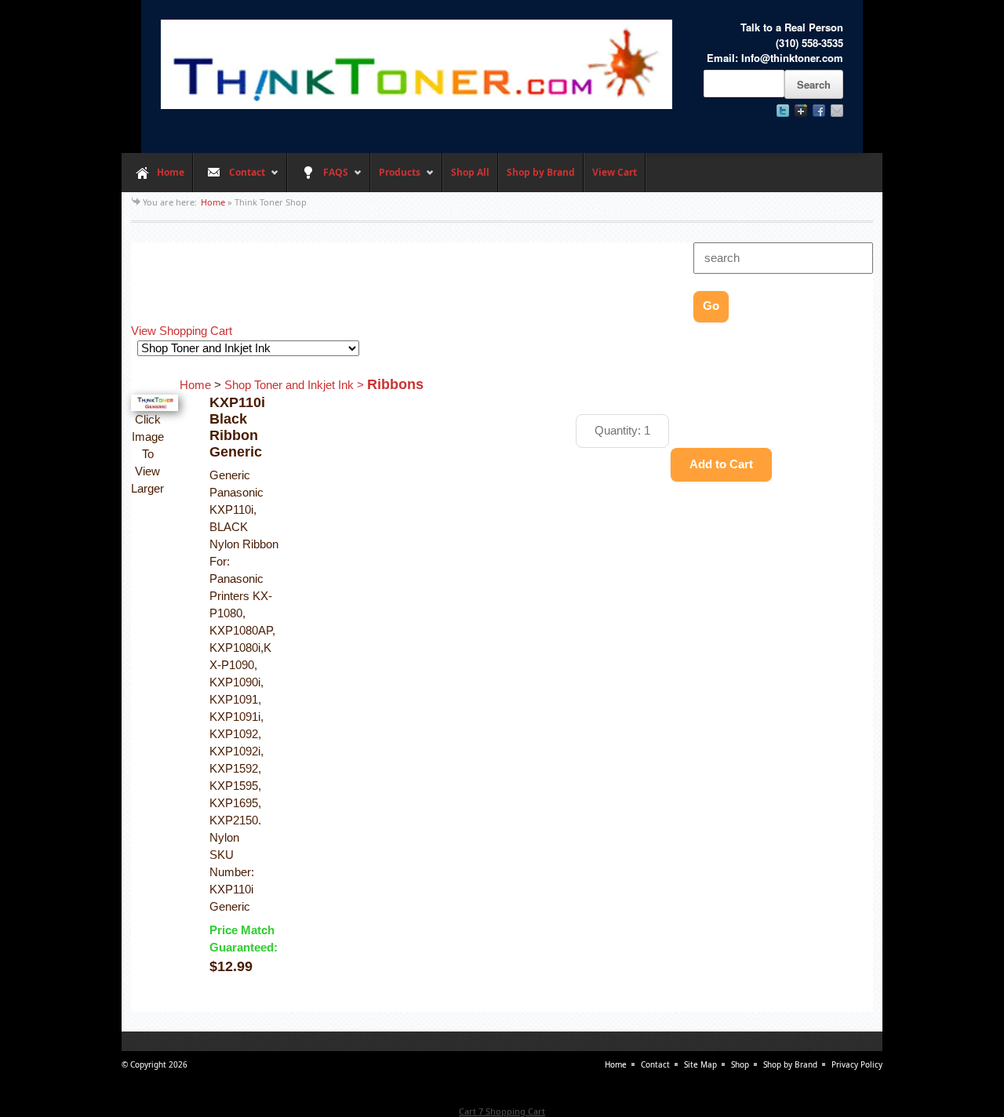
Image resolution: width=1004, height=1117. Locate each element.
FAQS (317, 179)
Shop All (470, 172)
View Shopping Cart (181, 331)
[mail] (837, 110)
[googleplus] (801, 110)
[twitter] (783, 110)
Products (395, 179)
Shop (740, 1064)
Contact (229, 179)
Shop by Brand (541, 172)
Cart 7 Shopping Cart (502, 1111)
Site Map (700, 1064)
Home (170, 172)
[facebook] (819, 110)
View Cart (614, 172)
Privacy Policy (856, 1064)
